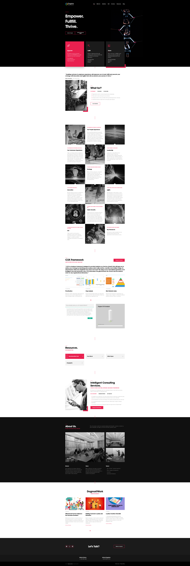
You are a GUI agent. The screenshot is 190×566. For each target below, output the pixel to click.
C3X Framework (67, 288)
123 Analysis (68, 291)
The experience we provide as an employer (94, 127)
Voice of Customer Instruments (91, 288)
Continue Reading (68, 525)
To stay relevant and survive (72, 187)
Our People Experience (93, 129)
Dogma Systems (70, 563)
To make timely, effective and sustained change (114, 187)
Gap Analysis (109, 393)
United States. (83, 558)
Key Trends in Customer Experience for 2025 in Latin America (93, 515)
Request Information (97, 407)
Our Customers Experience (74, 150)
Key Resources (111, 229)
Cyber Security (91, 210)
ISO (68, 230)
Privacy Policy (122, 563)
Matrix (87, 291)
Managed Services (102, 393)
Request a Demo (119, 260)
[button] (88, 530)
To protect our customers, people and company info (95, 207)
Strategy (89, 169)
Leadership (110, 150)
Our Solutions (95, 103)
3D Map (108, 291)
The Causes (99, 91)
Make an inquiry (119, 546)
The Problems (92, 91)
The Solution (106, 91)
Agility (108, 190)
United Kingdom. (106, 558)
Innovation (70, 190)
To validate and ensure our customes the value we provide (75, 228)
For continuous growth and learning (113, 227)
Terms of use (117, 563)
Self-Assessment (93, 393)
